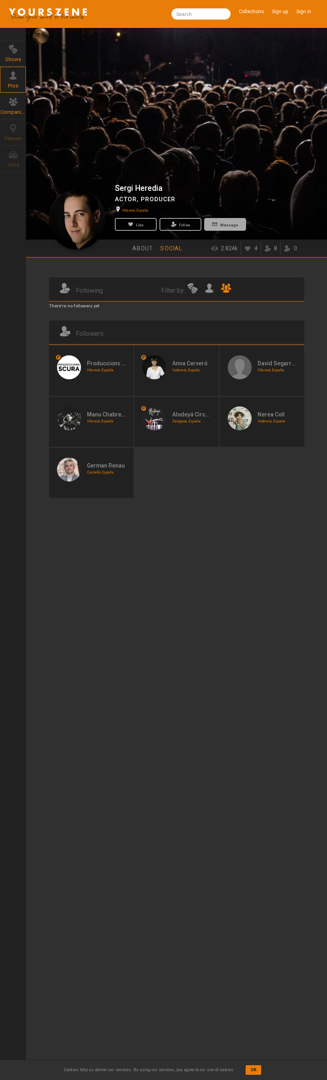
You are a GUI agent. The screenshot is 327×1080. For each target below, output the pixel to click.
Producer (158, 199)
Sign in (303, 11)
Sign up (280, 11)
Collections (251, 11)
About (143, 248)
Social (171, 248)
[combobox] (200, 14)
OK (253, 1069)
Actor (126, 199)
